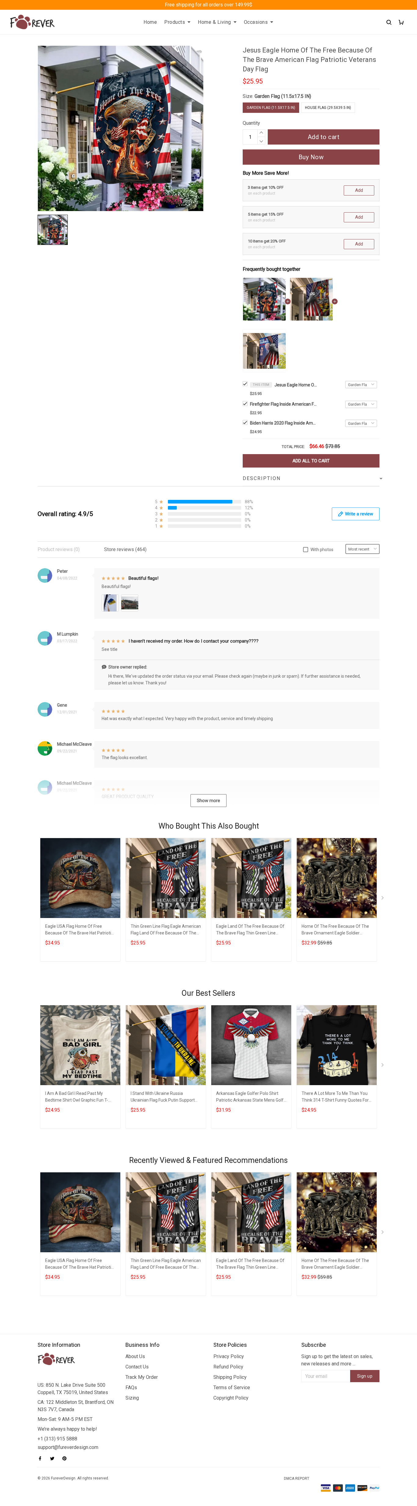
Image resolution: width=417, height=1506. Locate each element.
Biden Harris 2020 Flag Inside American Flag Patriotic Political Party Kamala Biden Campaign (283, 423)
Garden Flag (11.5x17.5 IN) (283, 96)
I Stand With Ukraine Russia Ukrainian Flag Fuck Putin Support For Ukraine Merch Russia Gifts (163, 1097)
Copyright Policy (230, 1398)
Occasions (256, 22)
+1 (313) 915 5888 (57, 1439)
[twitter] (54, 1458)
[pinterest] (66, 1458)
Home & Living (214, 22)
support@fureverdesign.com (68, 1447)
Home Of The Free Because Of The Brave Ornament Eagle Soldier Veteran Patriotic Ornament (335, 930)
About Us (135, 1356)
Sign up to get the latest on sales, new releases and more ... (337, 1360)
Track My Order (141, 1377)
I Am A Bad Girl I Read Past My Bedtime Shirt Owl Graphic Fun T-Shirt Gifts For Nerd (76, 1097)
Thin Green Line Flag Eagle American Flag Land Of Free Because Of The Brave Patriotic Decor (166, 930)
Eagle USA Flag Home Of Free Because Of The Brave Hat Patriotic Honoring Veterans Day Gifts (79, 930)
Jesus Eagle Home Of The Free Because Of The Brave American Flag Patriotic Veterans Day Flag (295, 384)
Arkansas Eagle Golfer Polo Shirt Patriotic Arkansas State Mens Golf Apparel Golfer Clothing (250, 1097)
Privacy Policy (228, 1356)
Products (174, 22)
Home (150, 22)
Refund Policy (228, 1367)
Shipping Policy (230, 1377)
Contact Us (137, 1367)
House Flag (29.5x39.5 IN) (328, 108)
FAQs (131, 1387)
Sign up (365, 1376)
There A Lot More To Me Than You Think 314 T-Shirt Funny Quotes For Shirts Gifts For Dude (335, 1097)
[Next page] (383, 899)
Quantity (251, 123)
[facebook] (42, 1458)
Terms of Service (231, 1387)
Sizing (132, 1398)
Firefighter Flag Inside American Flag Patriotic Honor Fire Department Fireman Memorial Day (283, 404)
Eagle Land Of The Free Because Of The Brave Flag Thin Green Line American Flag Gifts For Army (250, 930)
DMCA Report (296, 1478)
